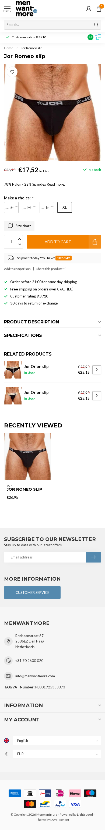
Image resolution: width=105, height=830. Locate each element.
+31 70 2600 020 (29, 660)
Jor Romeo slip (31, 48)
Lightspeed (85, 814)
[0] (99, 8)
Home (8, 48)
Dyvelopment (59, 819)
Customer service (32, 592)
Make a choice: (18, 198)
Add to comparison (17, 268)
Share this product (49, 268)
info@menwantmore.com (35, 676)
